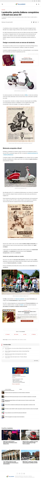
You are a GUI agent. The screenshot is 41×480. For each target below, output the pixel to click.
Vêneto (22, 304)
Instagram (8, 334)
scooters (24, 339)
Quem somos (25, 476)
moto (18, 339)
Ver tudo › (36, 360)
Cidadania (30, 476)
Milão (26, 95)
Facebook (16, 334)
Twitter (25, 334)
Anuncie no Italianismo (19, 476)
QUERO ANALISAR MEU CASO (27, 62)
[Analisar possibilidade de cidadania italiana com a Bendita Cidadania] (8, 60)
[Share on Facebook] (32, 22)
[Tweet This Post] (34, 22)
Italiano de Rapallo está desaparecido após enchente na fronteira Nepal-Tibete (17, 351)
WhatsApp (34, 334)
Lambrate (9, 339)
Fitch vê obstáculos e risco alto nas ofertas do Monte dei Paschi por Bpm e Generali (18, 348)
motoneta (21, 339)
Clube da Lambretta (19, 298)
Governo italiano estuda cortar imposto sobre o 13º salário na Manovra (16, 356)
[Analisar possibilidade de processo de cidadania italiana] (8, 316)
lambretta (13, 339)
